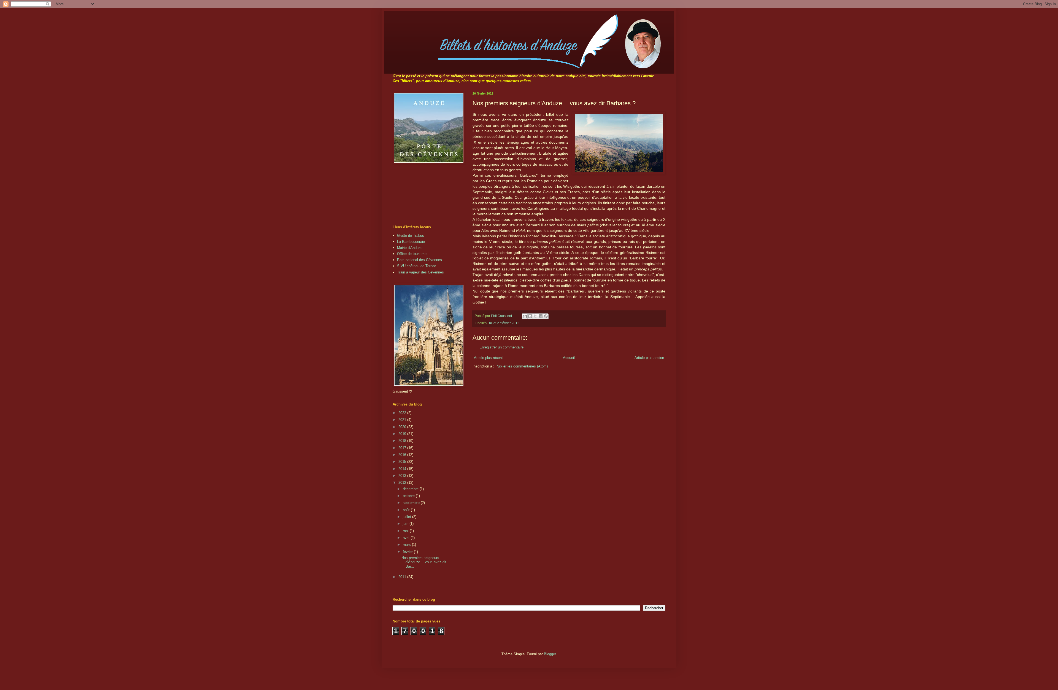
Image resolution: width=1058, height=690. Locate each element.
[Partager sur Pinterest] (546, 316)
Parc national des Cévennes (419, 260)
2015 (402, 462)
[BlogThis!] (530, 316)
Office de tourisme (412, 254)
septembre (412, 503)
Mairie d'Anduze (409, 248)
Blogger (550, 654)
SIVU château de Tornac (416, 266)
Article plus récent (488, 358)
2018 (402, 441)
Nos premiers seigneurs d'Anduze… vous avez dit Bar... (423, 562)
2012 (402, 482)
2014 (402, 469)
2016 (402, 455)
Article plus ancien (649, 358)
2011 (402, 577)
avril (407, 538)
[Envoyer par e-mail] (525, 316)
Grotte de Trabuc (410, 235)
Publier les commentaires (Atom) (521, 366)
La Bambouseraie (411, 242)
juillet (407, 517)
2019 (402, 434)
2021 (402, 420)
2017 (402, 448)
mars (407, 545)
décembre (411, 489)
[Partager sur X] (535, 316)
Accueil (569, 358)
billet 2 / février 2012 (504, 323)
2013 (402, 476)
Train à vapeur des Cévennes (420, 272)
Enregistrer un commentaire (501, 347)
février (408, 552)
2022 (402, 413)
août (407, 510)
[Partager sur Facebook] (540, 316)
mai (406, 531)
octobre (409, 496)
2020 (402, 427)
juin (406, 524)
